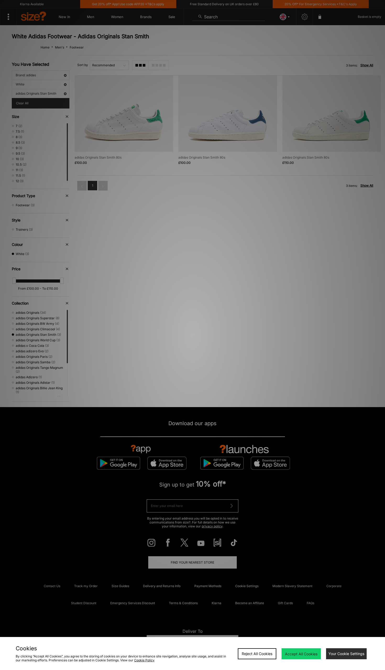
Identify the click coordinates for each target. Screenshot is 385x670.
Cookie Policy (144, 660)
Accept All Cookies (301, 654)
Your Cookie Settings (346, 653)
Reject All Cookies (257, 653)
